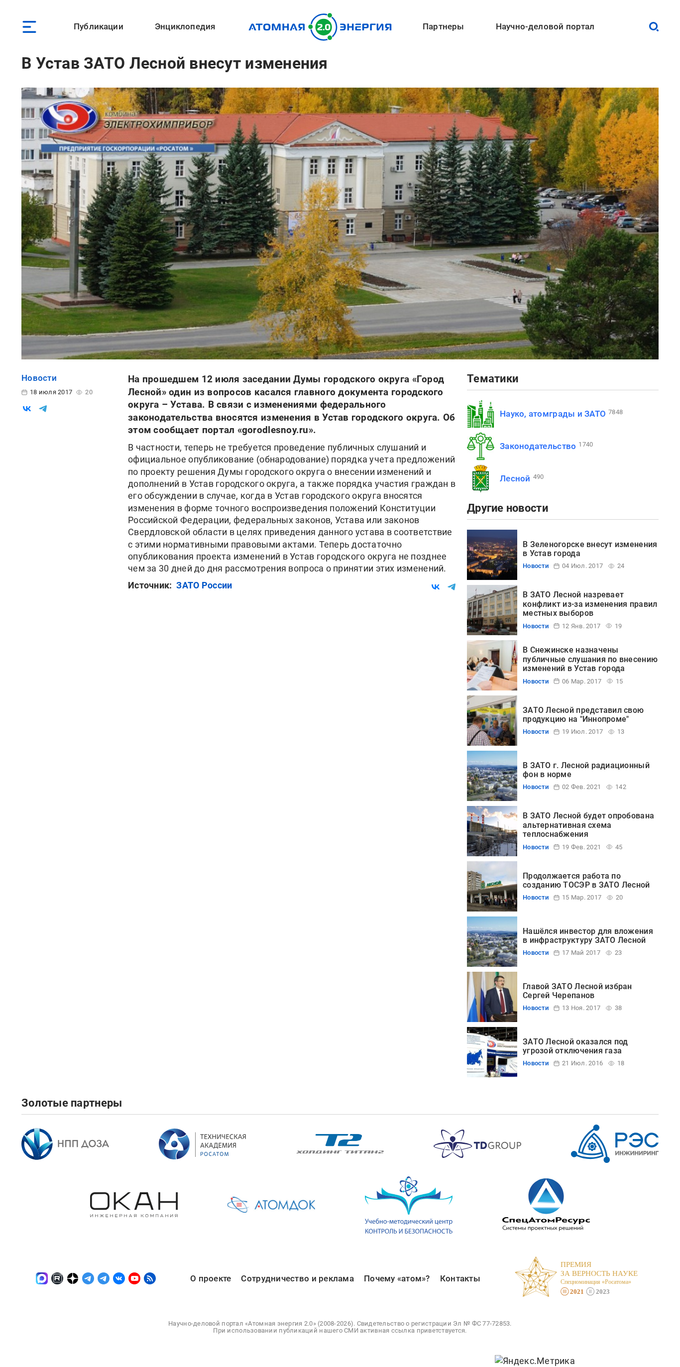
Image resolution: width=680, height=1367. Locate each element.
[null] (26, 408)
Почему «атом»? (397, 1278)
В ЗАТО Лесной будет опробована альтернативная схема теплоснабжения (588, 825)
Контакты (460, 1278)
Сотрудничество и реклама (297, 1278)
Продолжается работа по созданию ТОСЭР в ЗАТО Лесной (586, 880)
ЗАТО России (204, 585)
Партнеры (443, 26)
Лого (322, 26)
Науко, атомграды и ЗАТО (553, 414)
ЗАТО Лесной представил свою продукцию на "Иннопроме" (583, 714)
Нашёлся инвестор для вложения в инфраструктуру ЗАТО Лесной (588, 935)
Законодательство (538, 446)
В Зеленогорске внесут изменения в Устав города (590, 549)
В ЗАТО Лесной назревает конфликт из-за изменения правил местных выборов (590, 604)
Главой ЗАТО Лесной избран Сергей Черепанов (577, 991)
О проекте (210, 1278)
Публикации (98, 26)
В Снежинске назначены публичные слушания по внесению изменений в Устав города (590, 659)
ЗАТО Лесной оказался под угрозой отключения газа (575, 1046)
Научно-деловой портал (545, 26)
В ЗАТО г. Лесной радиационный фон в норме (586, 770)
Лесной (515, 478)
